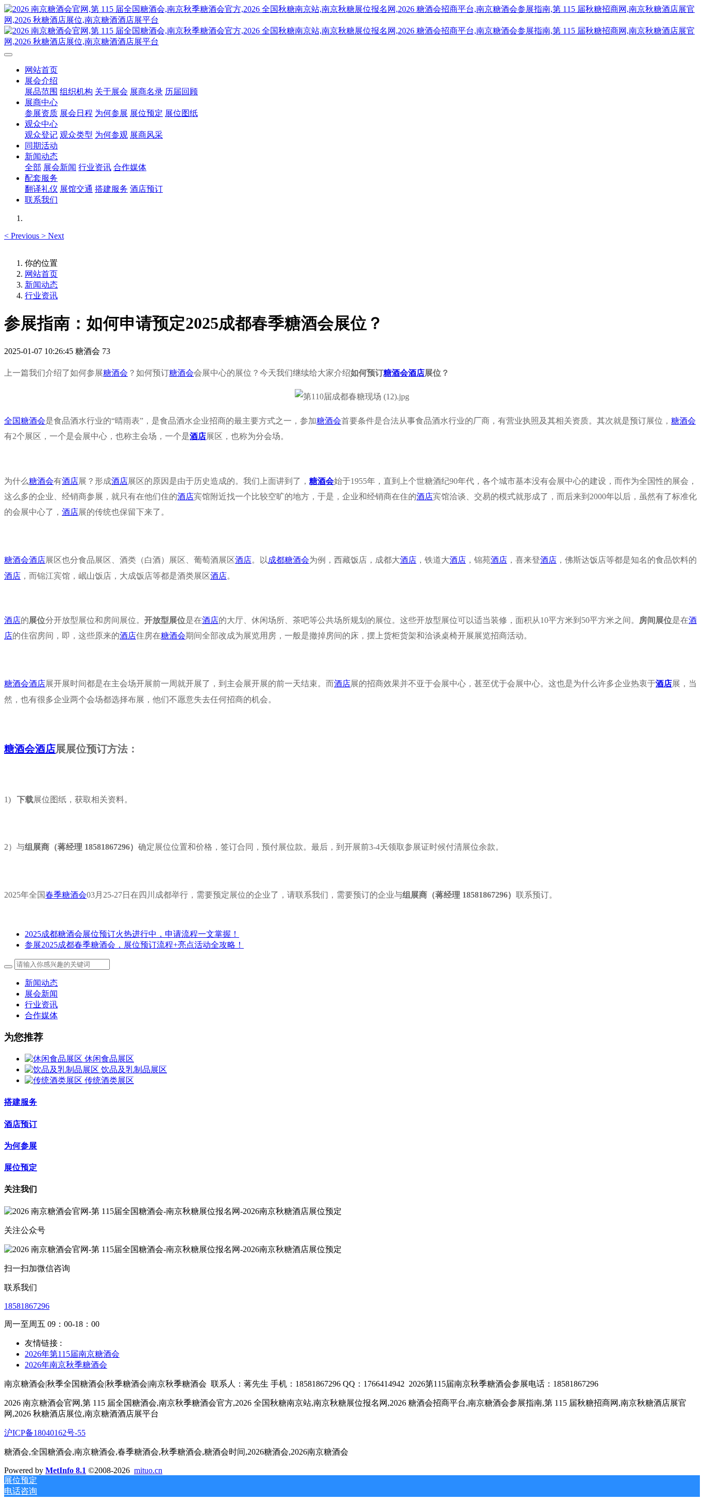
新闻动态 (41, 284)
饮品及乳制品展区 (134, 1069)
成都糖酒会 (288, 559)
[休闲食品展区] (55, 1058)
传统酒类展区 (109, 1080)
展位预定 (20, 1167)
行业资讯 (41, 295)
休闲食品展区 (109, 1058)
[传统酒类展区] (55, 1080)
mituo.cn (148, 1470)
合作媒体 (41, 1015)
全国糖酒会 (24, 420)
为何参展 (20, 1145)
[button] (22, 235)
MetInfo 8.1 (65, 1470)
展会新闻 (41, 993)
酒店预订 (20, 1124)
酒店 (416, 372)
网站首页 (41, 69)
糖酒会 (115, 372)
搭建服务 (20, 1102)
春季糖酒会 (66, 894)
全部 (33, 167)
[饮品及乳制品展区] (63, 1069)
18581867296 (26, 1306)
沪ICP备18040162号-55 (45, 1432)
